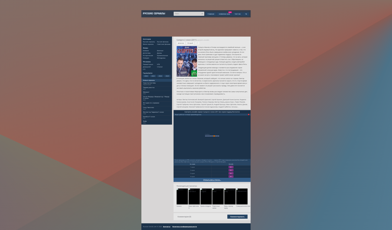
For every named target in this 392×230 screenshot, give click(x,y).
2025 (153, 76)
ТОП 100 (238, 14)
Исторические (148, 55)
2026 (146, 76)
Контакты (166, 227)
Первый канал (148, 64)
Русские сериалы (149, 42)
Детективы (147, 53)
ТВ (246, 14)
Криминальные (162, 55)
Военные (160, 51)
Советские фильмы (163, 44)
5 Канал (160, 67)
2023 (167, 76)
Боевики (146, 51)
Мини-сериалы (148, 44)
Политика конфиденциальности (184, 227)
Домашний (147, 67)
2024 (160, 76)
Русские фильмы (163, 42)
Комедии (146, 58)
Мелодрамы (161, 58)
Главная (211, 14)
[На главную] (153, 13)
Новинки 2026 (225, 14)
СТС (144, 69)
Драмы (159, 53)
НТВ (158, 64)
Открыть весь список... (212, 180)
